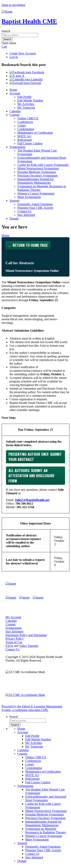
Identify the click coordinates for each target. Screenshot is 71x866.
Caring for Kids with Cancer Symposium (42, 164)
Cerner (21, 125)
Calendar (15, 111)
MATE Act (24, 136)
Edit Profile (24, 97)
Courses (14, 114)
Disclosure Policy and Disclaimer (26, 635)
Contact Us (24, 211)
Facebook (37, 72)
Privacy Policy (15, 638)
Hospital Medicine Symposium (36, 172)
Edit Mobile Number (30, 100)
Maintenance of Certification (35, 132)
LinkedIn (36, 79)
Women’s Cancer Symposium (35, 193)
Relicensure (24, 139)
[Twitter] (24, 597)
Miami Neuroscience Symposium (38, 168)
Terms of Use (14, 642)
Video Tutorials (28, 645)
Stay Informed (26, 215)
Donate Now (54, 583)
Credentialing (25, 129)
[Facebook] (11, 597)
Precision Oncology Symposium (37, 175)
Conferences (25, 122)
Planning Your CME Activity (35, 207)
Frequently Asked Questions (35, 204)
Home (13, 89)
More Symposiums (29, 197)
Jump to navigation (13, 5)
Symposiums (17, 147)
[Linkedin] (38, 597)
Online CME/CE (27, 118)
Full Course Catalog (29, 143)
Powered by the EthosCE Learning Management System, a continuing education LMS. (32, 708)
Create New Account (22, 53)
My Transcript (26, 107)
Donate (14, 218)
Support (14, 200)
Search (6, 31)
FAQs (9, 645)
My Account (13, 617)
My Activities (25, 104)
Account (14, 93)
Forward (35, 83)
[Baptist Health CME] (11, 583)
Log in (13, 57)
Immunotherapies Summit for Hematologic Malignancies (35, 180)
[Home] (7, 11)
